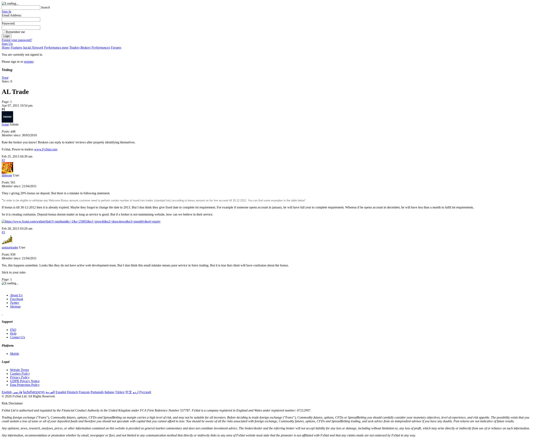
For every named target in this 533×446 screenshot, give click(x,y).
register (28, 61)
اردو (135, 392)
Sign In (6, 11)
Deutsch (72, 392)
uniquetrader (10, 247)
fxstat (5, 124)
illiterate (7, 175)
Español (61, 392)
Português (97, 392)
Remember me (15, 32)
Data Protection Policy (25, 385)
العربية (50, 392)
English (7, 392)
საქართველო (34, 392)
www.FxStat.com (45, 149)
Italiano (109, 392)
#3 (3, 232)
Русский (145, 392)
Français (84, 392)
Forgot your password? (17, 40)
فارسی (17, 392)
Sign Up (7, 44)
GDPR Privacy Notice (25, 381)
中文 (128, 392)
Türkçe (120, 392)
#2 (3, 160)
